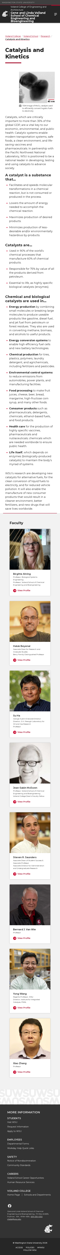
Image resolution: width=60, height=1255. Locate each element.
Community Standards (18, 1165)
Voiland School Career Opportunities (25, 1178)
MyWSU (40, 1247)
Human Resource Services (20, 1182)
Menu (55, 14)
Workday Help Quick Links (20, 1148)
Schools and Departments (37, 1194)
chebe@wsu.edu (14, 1219)
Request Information (18, 1126)
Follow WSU (30, 1250)
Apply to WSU (14, 1131)
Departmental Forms (18, 1143)
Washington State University (18, 2)
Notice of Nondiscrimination (21, 1160)
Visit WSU (12, 1122)
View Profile (23, 590)
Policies (30, 1247)
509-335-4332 (37, 1216)
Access (19, 1247)
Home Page (13, 1194)
